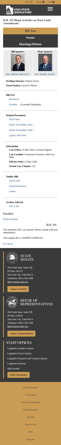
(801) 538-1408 (25, 278)
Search (27, 2)
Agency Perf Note (17, 135)
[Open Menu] (50, 9)
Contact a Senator (18, 289)
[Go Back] (8, 244)
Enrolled (13, 104)
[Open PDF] (21, 99)
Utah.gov (30, 439)
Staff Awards (13, 368)
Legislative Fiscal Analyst (19, 353)
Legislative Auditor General (20, 348)
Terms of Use (30, 424)
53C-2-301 (14, 206)
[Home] (19, 10)
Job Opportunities (30, 410)
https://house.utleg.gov (17, 326)
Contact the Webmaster (30, 402)
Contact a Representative (21, 333)
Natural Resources (17, 186)
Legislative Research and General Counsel (27, 358)
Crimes (12, 191)
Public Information (18, 375)
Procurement (30, 395)
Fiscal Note (14, 119)
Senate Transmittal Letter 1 (21, 130)
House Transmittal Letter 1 (21, 124)
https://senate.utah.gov (17, 282)
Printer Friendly (10, 219)
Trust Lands (14, 180)
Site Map (30, 417)
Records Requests (30, 387)
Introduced (14, 99)
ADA (30, 432)
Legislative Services (16, 363)
